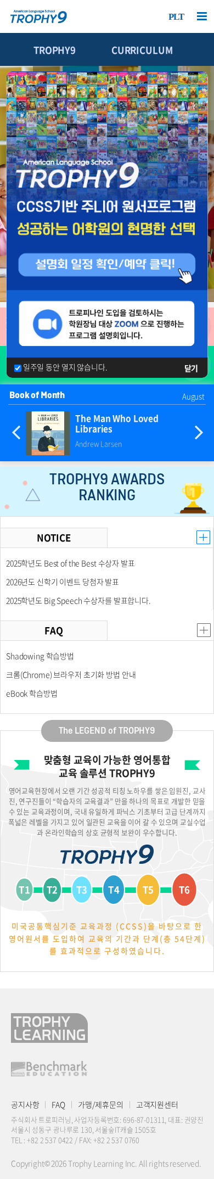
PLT (176, 17)
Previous (16, 433)
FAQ (58, 1104)
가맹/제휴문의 (100, 1104)
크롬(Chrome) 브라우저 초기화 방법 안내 (71, 674)
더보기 (203, 537)
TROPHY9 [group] (54, 50)
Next (199, 433)
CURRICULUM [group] (142, 50)
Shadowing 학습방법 (40, 655)
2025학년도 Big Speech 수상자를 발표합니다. (78, 600)
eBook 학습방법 (32, 693)
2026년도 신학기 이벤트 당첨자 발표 (62, 581)
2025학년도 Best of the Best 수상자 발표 (70, 562)
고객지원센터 (157, 1104)
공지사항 (25, 1104)
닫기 (191, 367)
